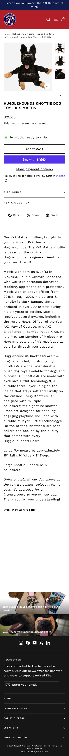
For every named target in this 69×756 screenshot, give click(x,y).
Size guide (13, 192)
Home (7, 34)
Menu (7, 698)
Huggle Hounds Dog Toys (40, 34)
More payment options (34, 169)
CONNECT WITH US (16, 738)
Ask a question (17, 202)
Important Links (15, 708)
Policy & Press (14, 718)
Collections (18, 34)
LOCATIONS (11, 728)
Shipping (9, 123)
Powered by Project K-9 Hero (34, 752)
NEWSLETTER (12, 660)
